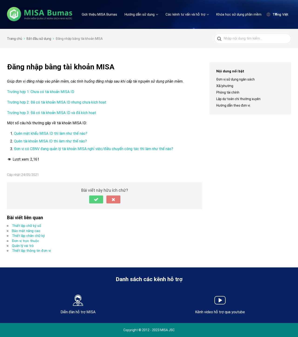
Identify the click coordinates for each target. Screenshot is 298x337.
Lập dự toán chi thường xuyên (238, 99)
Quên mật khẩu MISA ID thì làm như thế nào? (50, 133)
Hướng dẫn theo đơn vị (233, 106)
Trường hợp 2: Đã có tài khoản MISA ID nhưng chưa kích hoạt (56, 102)
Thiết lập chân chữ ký (29, 236)
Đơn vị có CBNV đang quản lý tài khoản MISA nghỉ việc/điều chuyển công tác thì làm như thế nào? (93, 149)
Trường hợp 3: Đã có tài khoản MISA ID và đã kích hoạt (51, 113)
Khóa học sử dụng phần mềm (238, 14)
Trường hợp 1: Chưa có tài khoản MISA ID (40, 92)
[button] (96, 199)
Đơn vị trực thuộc (25, 241)
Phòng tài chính (227, 92)
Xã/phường (224, 86)
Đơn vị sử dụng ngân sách (235, 79)
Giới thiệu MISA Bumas (99, 14)
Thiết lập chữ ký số (26, 226)
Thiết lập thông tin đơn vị (31, 251)
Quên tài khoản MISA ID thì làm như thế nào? (50, 141)
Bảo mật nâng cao (26, 231)
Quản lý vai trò (23, 246)
